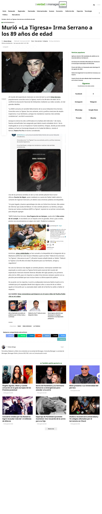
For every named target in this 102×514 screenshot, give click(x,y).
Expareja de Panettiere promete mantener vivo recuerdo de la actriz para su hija (50, 419)
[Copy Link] (34, 47)
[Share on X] (14, 47)
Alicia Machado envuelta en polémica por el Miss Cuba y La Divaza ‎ (17, 314)
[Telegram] (12, 5)
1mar (32, 41)
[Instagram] (9, 5)
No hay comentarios (54, 41)
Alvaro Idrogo (7, 41)
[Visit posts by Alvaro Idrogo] (4, 347)
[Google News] (7, 5)
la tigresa (45, 41)
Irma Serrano (55, 97)
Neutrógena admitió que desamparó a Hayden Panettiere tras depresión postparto (55, 315)
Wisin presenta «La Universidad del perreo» (83, 386)
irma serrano (38, 41)
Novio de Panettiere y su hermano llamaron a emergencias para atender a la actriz (50, 387)
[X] (5, 5)
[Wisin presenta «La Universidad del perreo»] (84, 374)
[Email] (4, 133)
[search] (91, 5)
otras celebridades (23, 253)
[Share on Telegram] (28, 47)
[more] (99, 13)
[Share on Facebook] (11, 47)
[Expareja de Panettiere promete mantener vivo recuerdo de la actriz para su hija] (51, 405)
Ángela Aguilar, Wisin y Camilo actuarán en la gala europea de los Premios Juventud (16, 387)
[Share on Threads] (31, 47)
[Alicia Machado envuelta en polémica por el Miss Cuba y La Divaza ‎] (18, 305)
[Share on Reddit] (24, 47)
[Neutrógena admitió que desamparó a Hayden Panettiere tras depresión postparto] (57, 305)
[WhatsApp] (14, 5)
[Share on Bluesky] (4, 129)
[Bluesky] (18, 5)
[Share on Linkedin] (21, 47)
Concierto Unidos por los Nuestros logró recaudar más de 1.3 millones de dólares (16, 419)
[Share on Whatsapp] (17, 47)
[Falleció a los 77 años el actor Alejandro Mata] (37, 305)
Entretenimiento (8, 22)
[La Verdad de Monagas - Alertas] (51, 4)
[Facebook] (3, 5)
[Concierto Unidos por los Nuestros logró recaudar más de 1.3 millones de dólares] (17, 405)
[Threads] (16, 5)
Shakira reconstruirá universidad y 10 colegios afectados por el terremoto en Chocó (83, 419)
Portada (4, 19)
